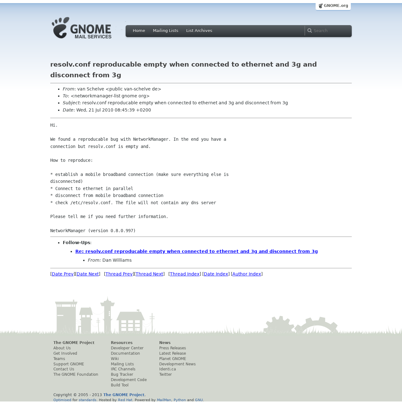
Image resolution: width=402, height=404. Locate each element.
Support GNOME (68, 364)
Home (139, 30)
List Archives (199, 30)
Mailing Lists (165, 30)
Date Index (216, 273)
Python (180, 400)
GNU (199, 400)
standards (87, 400)
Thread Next (149, 273)
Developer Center (127, 348)
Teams (59, 359)
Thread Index (184, 273)
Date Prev (62, 273)
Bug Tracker (122, 374)
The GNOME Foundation (75, 374)
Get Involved (65, 353)
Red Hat (125, 400)
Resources (122, 343)
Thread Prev (119, 273)
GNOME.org (336, 5)
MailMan (164, 400)
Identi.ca (167, 369)
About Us (62, 348)
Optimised (62, 400)
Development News (177, 364)
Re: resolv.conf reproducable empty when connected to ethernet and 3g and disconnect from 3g (196, 251)
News (165, 343)
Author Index (246, 273)
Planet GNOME (172, 359)
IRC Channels (123, 369)
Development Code (129, 380)
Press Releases (172, 348)
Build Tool (119, 385)
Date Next (88, 273)
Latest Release (172, 353)
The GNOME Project (74, 343)
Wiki (115, 359)
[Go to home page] (91, 40)
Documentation (125, 353)
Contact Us (63, 369)
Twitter (165, 374)
